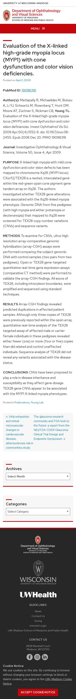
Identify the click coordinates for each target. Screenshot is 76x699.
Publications (22, 402)
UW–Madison (25, 3)
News (38, 611)
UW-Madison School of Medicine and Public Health (38, 630)
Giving (38, 621)
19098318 (29, 90)
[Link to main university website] (38, 585)
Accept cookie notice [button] (38, 692)
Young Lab (37, 402)
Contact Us (38, 616)
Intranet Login (38, 625)
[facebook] (30, 657)
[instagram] (37, 657)
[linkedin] (45, 657)
